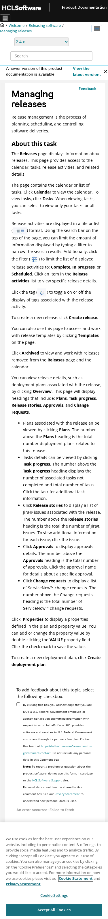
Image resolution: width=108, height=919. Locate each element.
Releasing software (45, 25)
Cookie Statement (76, 878)
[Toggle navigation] (5, 18)
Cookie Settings (54, 895)
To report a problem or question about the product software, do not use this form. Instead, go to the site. (58, 773)
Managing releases (16, 31)
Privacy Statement (67, 794)
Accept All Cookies (53, 909)
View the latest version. (87, 71)
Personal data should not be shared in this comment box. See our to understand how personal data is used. (53, 794)
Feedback (87, 88)
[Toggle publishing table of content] (97, 28)
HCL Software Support (47, 780)
